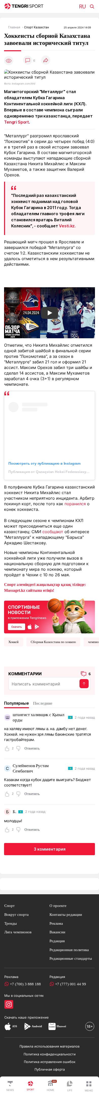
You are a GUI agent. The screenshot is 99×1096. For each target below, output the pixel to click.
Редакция (57, 941)
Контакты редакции (66, 914)
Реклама (56, 923)
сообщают (52, 531)
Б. (14, 811)
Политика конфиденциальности (50, 1054)
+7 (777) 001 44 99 (70, 984)
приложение (38, 1017)
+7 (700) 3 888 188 (25, 984)
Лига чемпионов (17, 932)
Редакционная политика (69, 950)
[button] (89, 1086)
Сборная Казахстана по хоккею (53, 642)
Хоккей (13, 642)
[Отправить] (84, 683)
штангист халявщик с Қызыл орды (38, 717)
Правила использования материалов (49, 1046)
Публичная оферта (50, 1069)
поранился (75, 503)
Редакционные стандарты (71, 958)
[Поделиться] (45, 60)
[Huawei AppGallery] (52, 1026)
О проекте (58, 905)
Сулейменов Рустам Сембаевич (31, 768)
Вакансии (57, 932)
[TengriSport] (30, 1086)
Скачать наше (16, 1017)
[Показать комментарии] (27, 60)
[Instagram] (8, 1004)
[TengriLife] (70, 1086)
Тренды (10, 923)
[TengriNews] (10, 1086)
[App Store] (7, 1026)
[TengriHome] (50, 1086)
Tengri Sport (16, 122)
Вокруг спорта (16, 914)
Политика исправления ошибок (49, 1062)
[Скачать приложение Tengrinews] (49, 615)
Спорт (9, 905)
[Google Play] (27, 1026)
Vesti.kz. (67, 225)
